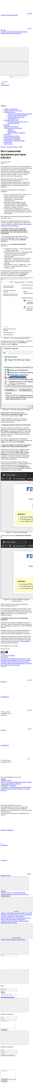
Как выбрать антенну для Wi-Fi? (22, 663)
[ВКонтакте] (2, 652)
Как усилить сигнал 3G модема (10, 665)
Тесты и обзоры (10, 655)
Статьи (3, 655)
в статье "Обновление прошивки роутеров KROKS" (16, 224)
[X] (7, 652)
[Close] (15, 977)
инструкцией (25, 641)
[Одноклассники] (4, 652)
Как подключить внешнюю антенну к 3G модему (15, 658)
